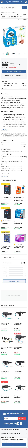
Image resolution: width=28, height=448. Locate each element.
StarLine (14, 12)
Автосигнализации (5, 12)
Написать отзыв (14, 281)
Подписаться (21, 418)
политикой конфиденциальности (10, 441)
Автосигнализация (19, 199)
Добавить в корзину (15, 71)
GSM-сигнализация (6, 198)
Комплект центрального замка (9, 348)
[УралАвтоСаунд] (14, 1)
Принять (14, 445)
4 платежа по (13, 65)
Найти (24, 7)
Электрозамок (5, 323)
